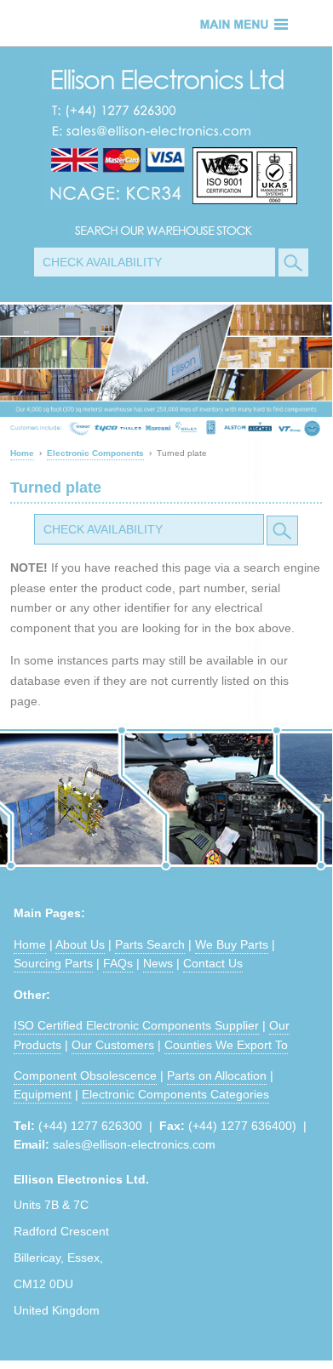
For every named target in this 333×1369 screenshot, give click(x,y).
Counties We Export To (226, 1045)
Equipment (43, 1094)
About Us (80, 944)
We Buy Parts (231, 944)
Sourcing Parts (53, 963)
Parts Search (150, 944)
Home (30, 944)
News (158, 963)
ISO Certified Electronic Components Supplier (136, 1025)
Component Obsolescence (85, 1075)
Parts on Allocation (217, 1075)
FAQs (118, 963)
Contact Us (213, 963)
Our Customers (113, 1045)
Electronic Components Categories (175, 1094)
